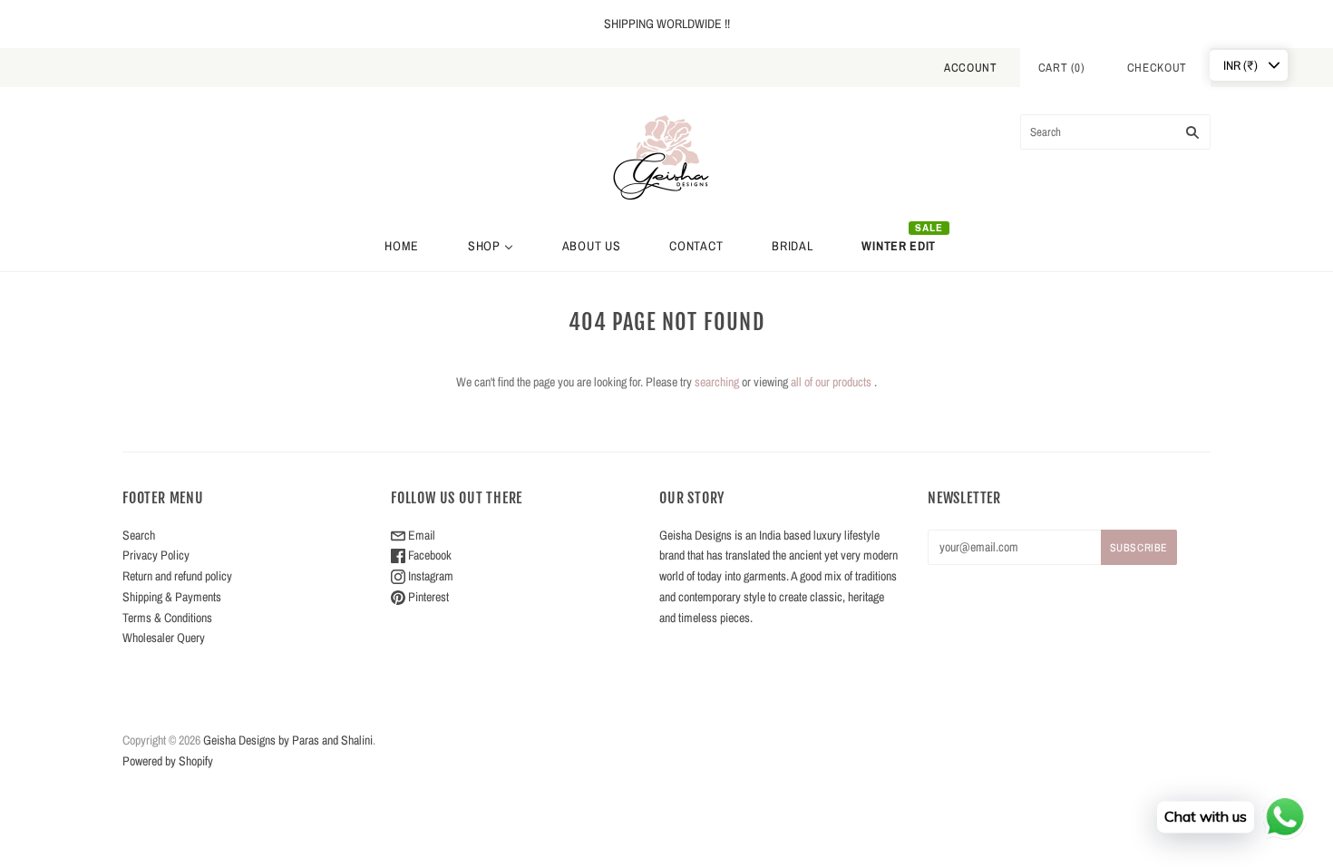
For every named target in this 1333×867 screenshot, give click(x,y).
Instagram (429, 576)
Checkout (1157, 67)
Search (138, 535)
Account (970, 67)
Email (420, 535)
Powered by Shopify (167, 761)
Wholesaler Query (163, 637)
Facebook (428, 555)
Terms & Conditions (167, 617)
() (1061, 67)
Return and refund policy (177, 576)
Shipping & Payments (171, 597)
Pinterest (427, 597)
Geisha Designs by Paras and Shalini (288, 740)
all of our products (831, 382)
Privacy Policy (156, 555)
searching (717, 382)
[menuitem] (401, 245)
